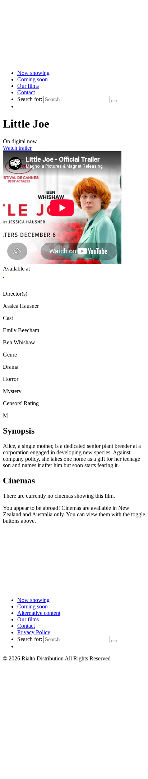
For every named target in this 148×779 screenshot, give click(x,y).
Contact (26, 92)
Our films (28, 86)
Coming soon (32, 79)
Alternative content (38, 613)
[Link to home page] (74, 61)
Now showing (33, 73)
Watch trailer (17, 148)
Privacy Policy (33, 632)
